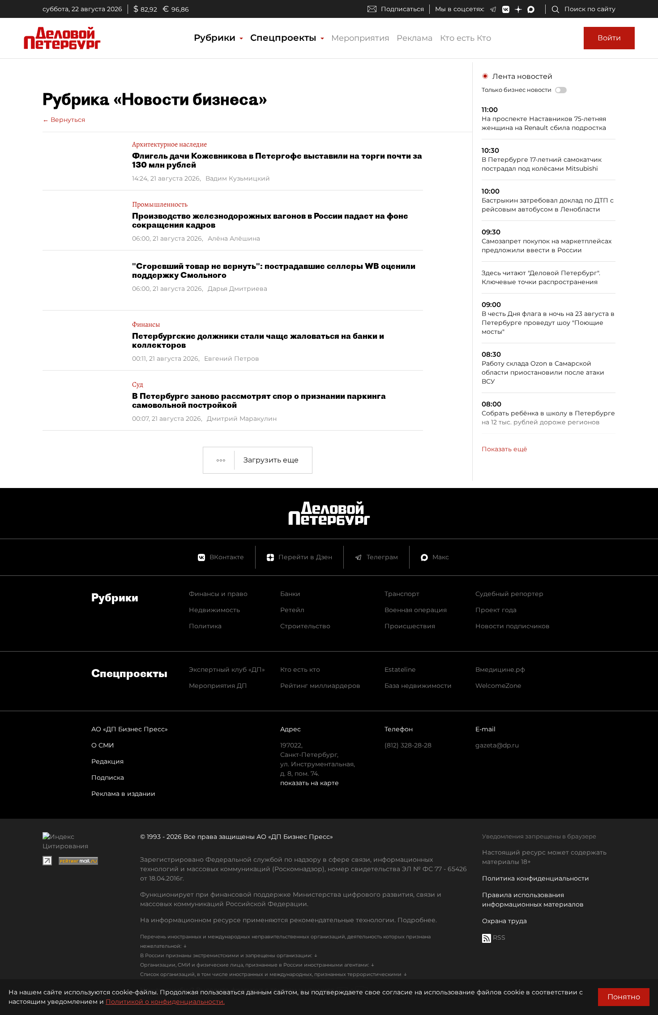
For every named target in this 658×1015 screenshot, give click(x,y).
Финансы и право (218, 594)
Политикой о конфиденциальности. (165, 1002)
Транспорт (402, 594)
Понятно (623, 997)
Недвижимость (214, 610)
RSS (498, 937)
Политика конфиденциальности (535, 878)
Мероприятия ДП (218, 686)
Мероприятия (360, 38)
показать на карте (309, 783)
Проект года (496, 610)
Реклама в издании (123, 794)
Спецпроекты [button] (284, 37)
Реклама (415, 38)
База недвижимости (418, 686)
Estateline (400, 669)
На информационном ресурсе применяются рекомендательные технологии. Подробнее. (288, 920)
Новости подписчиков (512, 626)
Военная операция (416, 610)
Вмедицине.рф (500, 669)
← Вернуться (64, 120)
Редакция (107, 761)
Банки (290, 594)
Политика (205, 626)
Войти (609, 38)
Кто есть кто (300, 669)
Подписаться (402, 9)
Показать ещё (504, 449)
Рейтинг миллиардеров (320, 686)
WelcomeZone (498, 686)
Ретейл (292, 610)
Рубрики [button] (216, 37)
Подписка (107, 777)
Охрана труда (504, 921)
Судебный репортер (509, 594)
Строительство (305, 626)
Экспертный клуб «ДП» (227, 669)
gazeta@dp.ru (497, 745)
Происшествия (410, 626)
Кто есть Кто (465, 38)
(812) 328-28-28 (408, 745)
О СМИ (102, 745)
